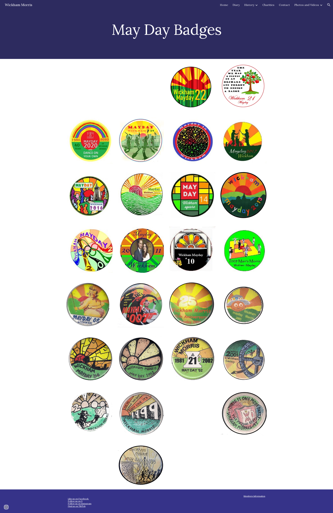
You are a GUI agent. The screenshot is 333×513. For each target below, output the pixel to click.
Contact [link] (284, 5)
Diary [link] (236, 5)
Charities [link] (268, 5)
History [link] (249, 5)
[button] (329, 5)
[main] (166, 29)
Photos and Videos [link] (306, 5)
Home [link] (224, 5)
